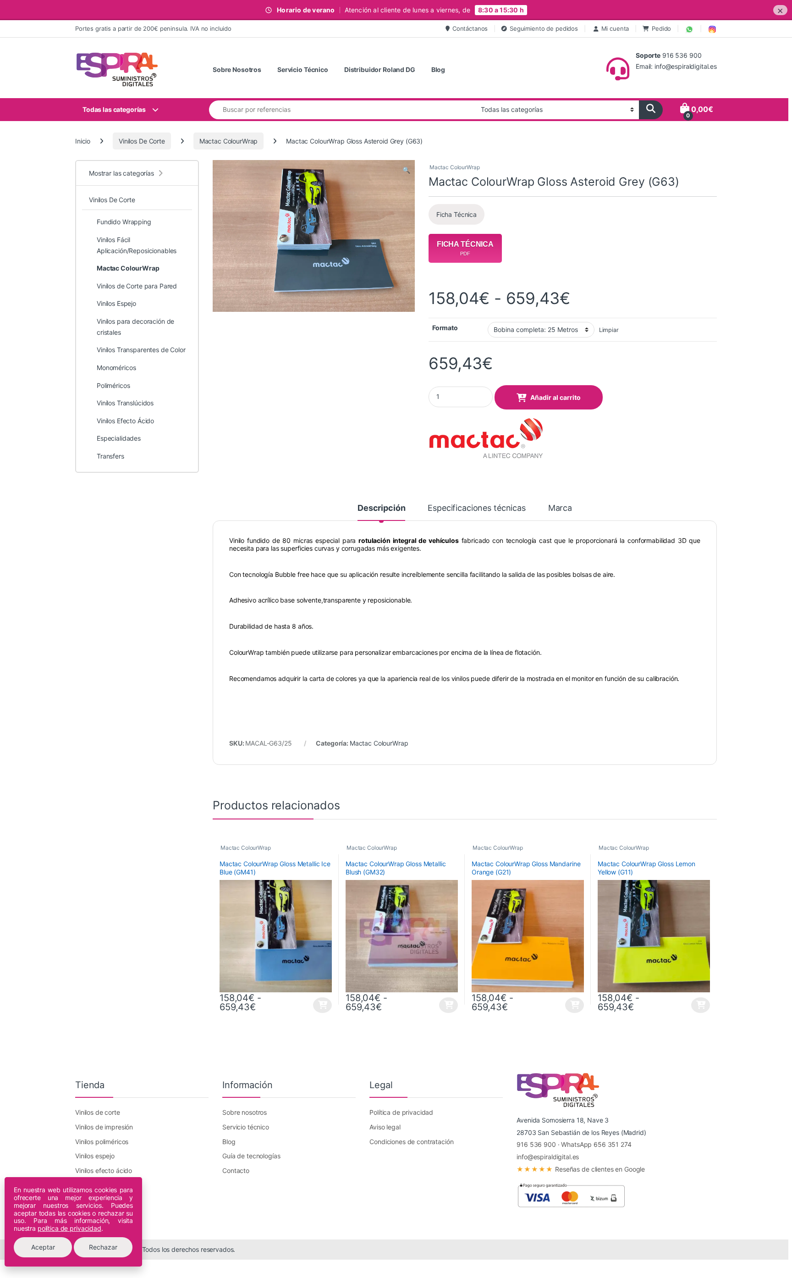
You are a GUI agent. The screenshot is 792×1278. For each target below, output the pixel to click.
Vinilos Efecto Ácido (125, 421)
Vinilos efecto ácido (103, 1170)
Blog (438, 69)
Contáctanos (470, 28)
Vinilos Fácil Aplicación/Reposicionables (136, 245)
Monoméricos (116, 367)
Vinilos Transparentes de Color (141, 350)
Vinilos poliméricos (101, 1141)
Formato (445, 328)
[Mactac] (486, 439)
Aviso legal (384, 1127)
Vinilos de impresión (104, 1127)
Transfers (110, 456)
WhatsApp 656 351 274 (596, 1144)
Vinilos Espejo (116, 303)
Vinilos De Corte (142, 141)
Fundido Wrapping (124, 222)
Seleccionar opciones (315, 1005)
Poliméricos (113, 385)
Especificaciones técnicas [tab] (477, 508)
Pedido (661, 28)
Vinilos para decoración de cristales (135, 326)
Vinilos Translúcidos (125, 403)
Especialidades (119, 438)
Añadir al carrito (555, 397)
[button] (406, 170)
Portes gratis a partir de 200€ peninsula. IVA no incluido (153, 28)
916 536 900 (536, 1144)
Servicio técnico (245, 1127)
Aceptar (43, 1247)
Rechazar (103, 1247)
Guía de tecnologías (251, 1156)
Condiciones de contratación (411, 1141)
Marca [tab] (560, 508)
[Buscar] (651, 109)
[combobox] (342, 109)
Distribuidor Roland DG (379, 69)
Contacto (235, 1170)
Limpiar (609, 329)
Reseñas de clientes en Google (581, 1169)
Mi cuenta (615, 28)
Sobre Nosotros (237, 69)
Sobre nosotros (244, 1112)
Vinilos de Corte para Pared (137, 286)
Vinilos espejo (95, 1156)
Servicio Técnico (302, 69)
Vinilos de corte (97, 1112)
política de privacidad (69, 1228)
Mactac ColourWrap (228, 141)
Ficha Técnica (456, 214)
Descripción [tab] (381, 508)
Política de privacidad (401, 1112)
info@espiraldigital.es (548, 1157)
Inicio (82, 141)
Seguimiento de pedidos (544, 28)
